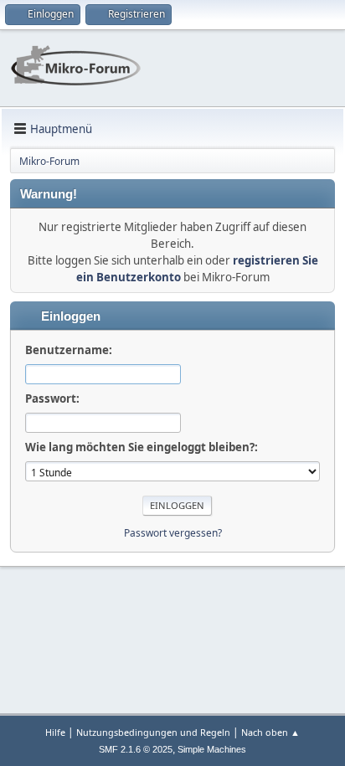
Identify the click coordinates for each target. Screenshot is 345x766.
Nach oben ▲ (270, 732)
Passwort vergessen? (173, 533)
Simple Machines (212, 749)
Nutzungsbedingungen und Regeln (153, 732)
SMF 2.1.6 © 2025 (135, 749)
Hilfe (55, 732)
